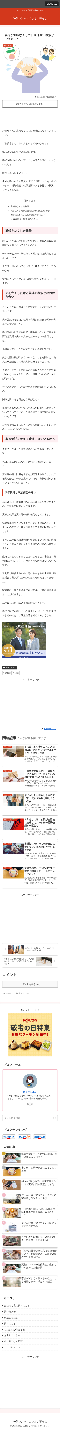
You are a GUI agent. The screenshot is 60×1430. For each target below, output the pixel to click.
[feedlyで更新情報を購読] (28, 1104)
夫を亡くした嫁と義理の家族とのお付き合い (31, 210)
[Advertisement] (30, 117)
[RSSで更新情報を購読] (32, 1104)
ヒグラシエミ (30, 1092)
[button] (54, 1118)
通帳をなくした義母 (20, 206)
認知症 (8, 673)
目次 (26, 200)
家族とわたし (11, 668)
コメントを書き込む (30, 984)
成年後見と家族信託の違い (25, 219)
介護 (17, 673)
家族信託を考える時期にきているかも (28, 215)
